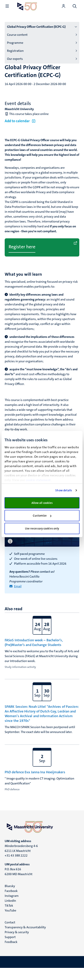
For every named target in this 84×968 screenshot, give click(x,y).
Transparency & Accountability (25, 927)
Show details (63, 490)
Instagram (12, 896)
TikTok (9, 905)
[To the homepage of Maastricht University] (27, 6)
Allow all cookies (42, 503)
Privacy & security (17, 932)
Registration (15, 51)
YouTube (10, 910)
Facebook (11, 891)
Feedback (11, 942)
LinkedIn (10, 901)
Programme (15, 43)
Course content (17, 35)
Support (10, 937)
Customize (40, 516)
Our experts (15, 59)
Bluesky (10, 886)
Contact (10, 922)
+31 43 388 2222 (16, 855)
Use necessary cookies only (42, 528)
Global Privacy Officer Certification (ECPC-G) (36, 27)
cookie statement (38, 480)
